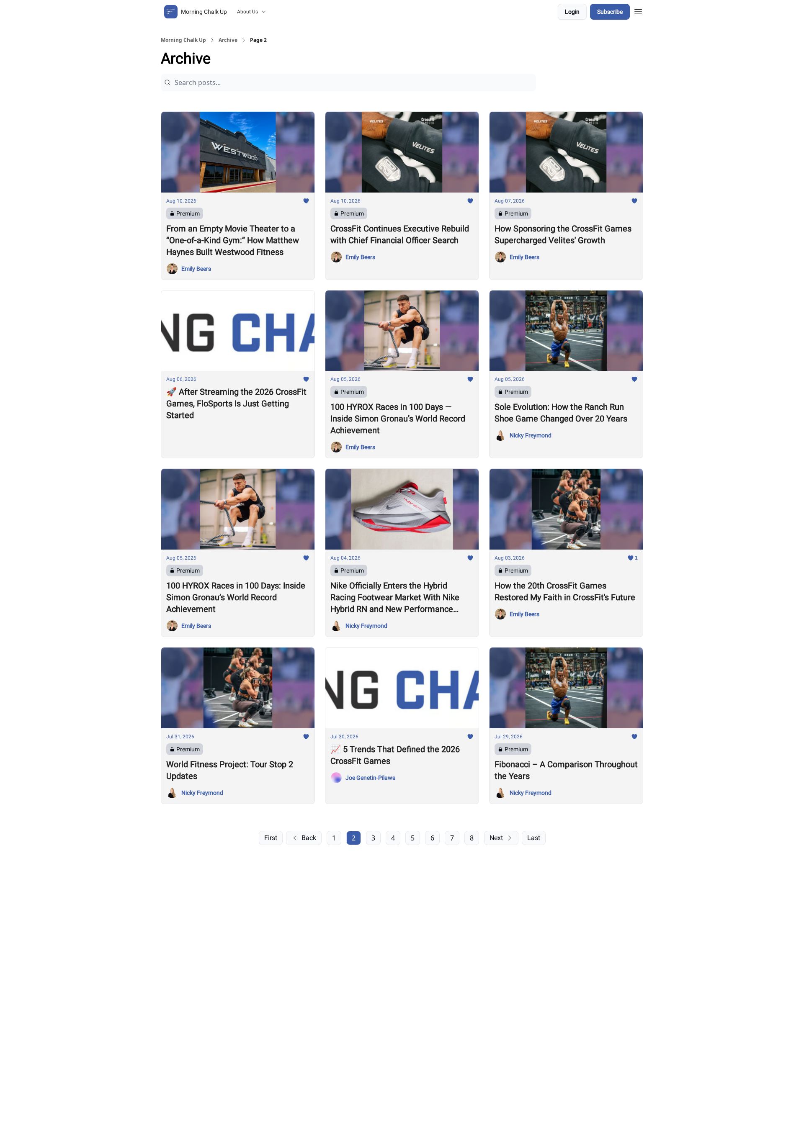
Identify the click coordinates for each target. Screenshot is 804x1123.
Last (533, 838)
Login (572, 11)
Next (496, 838)
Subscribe (610, 11)
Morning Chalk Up (183, 40)
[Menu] (638, 10)
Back (309, 838)
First (270, 838)
